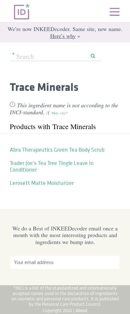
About (81, 310)
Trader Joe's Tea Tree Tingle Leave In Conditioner (52, 166)
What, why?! (59, 113)
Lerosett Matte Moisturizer (42, 182)
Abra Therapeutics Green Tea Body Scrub (57, 149)
